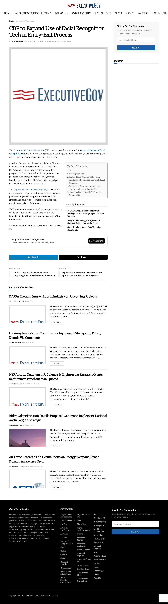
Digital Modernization (83, 529)
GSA (95, 514)
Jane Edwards (18, 41)
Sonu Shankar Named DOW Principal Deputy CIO (85, 193)
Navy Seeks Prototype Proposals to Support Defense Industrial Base (84, 187)
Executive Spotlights (81, 544)
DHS (79, 520)
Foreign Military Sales (84, 560)
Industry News (100, 522)
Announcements (67, 520)
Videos (96, 574)
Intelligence (99, 525)
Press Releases (100, 559)
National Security (97, 547)
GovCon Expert (83, 569)
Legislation (98, 535)
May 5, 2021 (31, 301)
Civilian (63, 554)
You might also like (77, 173)
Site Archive (53, 596)
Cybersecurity (81, 13)
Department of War (83, 515)
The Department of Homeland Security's (28, 189)
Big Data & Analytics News (66, 542)
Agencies (60, 13)
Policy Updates (100, 556)
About (130, 13)
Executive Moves (81, 538)
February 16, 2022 (36, 466)
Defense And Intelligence (65, 572)
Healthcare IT (99, 518)
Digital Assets (82, 524)
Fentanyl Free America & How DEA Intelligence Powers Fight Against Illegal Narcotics (87, 180)
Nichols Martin (17, 301)
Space (96, 567)
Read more (58, 321)
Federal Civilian (83, 549)
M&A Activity (99, 539)
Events (80, 534)
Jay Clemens (16, 343)
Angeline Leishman (19, 466)
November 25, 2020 (35, 41)
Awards (63, 537)
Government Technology (25, 21)
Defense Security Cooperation (65, 580)
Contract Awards (64, 563)
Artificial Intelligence (65, 529)
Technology (103, 13)
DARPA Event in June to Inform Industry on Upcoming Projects (53, 296)
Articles (63, 524)
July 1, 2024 (28, 425)
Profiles (97, 563)
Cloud (62, 558)
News (118, 13)
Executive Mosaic (27, 596)
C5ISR (63, 551)
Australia (64, 534)
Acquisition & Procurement (33, 13)
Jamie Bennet (16, 384)
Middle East (99, 542)
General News (83, 565)
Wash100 (143, 13)
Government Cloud (82, 573)
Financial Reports (81, 554)
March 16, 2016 (29, 343)
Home (7, 13)
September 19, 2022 (31, 384)
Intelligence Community (99, 530)
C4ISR (63, 547)
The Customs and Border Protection (26, 150)
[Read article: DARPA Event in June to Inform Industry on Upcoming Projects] (27, 314)
